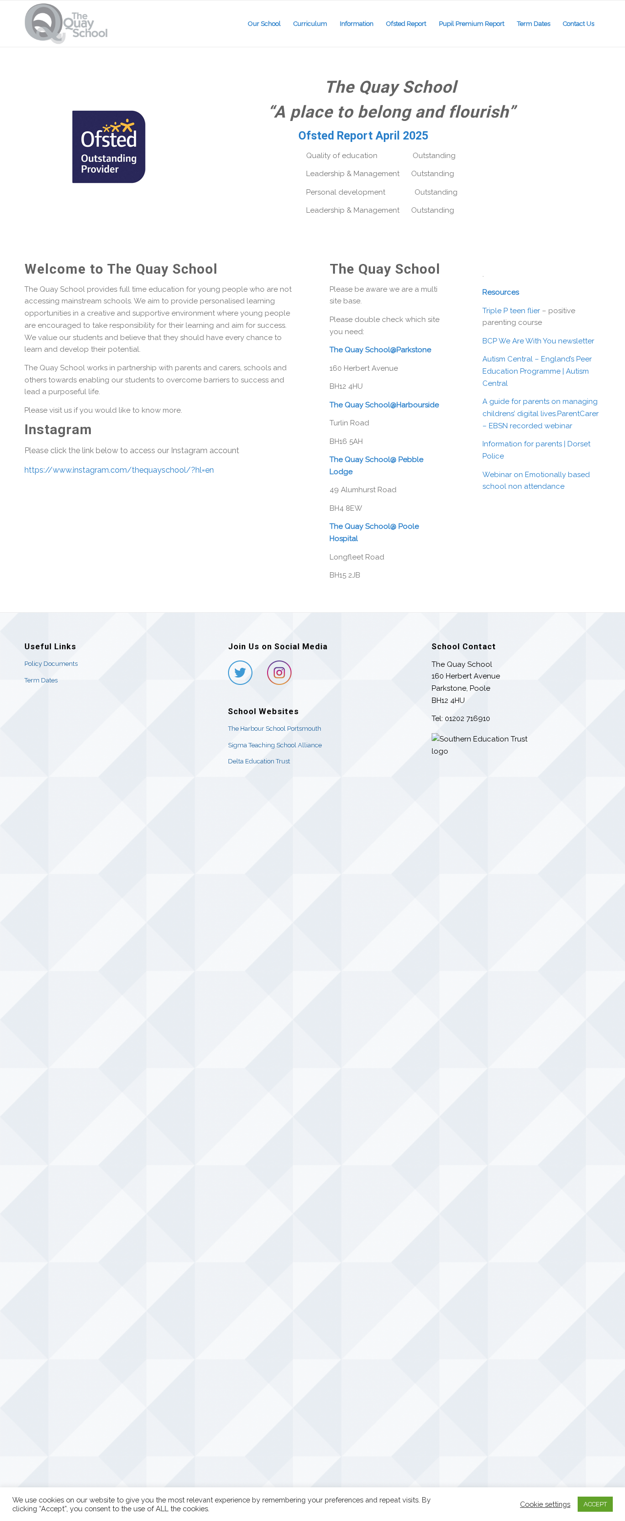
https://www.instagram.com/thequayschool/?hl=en (119, 470)
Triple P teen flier (511, 310)
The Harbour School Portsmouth (274, 728)
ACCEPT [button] (595, 1504)
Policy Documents (51, 663)
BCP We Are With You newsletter (538, 341)
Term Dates (41, 680)
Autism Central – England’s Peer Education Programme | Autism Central (537, 371)
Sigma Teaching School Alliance (275, 745)
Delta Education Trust (259, 761)
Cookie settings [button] (545, 1504)
